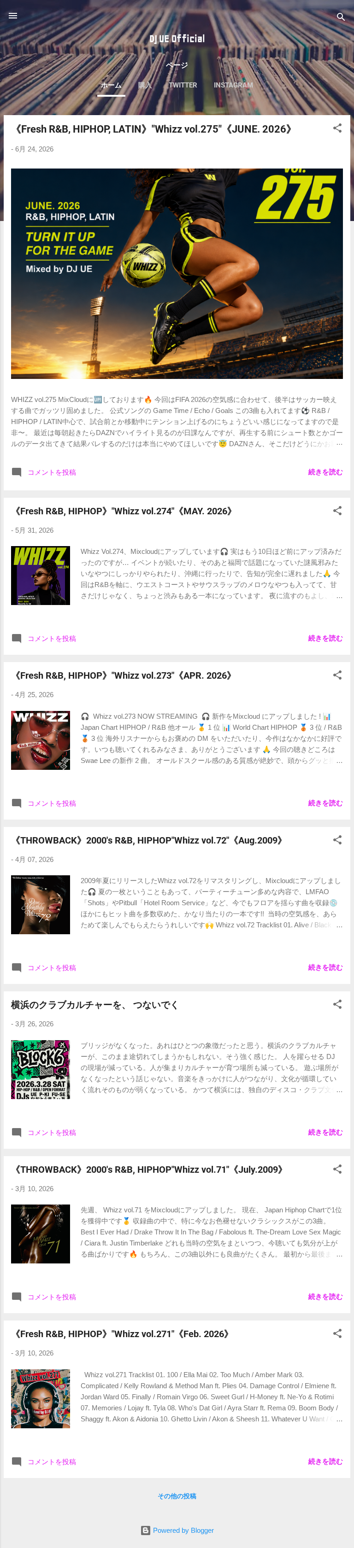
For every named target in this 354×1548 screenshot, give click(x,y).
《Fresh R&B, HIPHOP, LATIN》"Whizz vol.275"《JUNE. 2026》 (153, 129)
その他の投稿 (177, 1496)
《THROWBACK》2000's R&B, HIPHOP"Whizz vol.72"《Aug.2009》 (149, 840)
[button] (337, 129)
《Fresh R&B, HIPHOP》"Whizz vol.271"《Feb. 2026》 (122, 1333)
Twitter (183, 85)
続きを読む (325, 472)
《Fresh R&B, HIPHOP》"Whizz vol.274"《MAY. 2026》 (123, 511)
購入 (145, 85)
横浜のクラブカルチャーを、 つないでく (95, 1004)
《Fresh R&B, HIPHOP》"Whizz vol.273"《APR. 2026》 (123, 675)
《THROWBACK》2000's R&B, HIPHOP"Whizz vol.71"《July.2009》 (149, 1169)
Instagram (233, 85)
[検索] (341, 19)
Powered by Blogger (182, 1530)
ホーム (111, 85)
